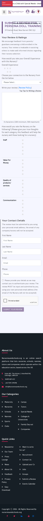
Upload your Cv (28, 464)
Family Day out (27, 424)
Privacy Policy (6, 480)
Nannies (8, 416)
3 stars (5, 68)
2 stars (10, 71)
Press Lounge (5, 458)
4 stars (7, 68)
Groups (25, 474)
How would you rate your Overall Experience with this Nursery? (21, 59)
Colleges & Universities (23, 418)
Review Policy (25, 88)
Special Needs (26, 412)
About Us (8, 469)
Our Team (9, 452)
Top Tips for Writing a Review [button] (30, 91)
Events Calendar (28, 484)
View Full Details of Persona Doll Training (25, 23)
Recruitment (27, 455)
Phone (5, 269)
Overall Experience (10, 65)
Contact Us (26, 460)
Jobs (24, 469)
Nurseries (8, 407)
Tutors (23, 407)
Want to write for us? (26, 448)
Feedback (8, 474)
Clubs (7, 426)
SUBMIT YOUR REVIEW (12, 309)
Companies (25, 429)
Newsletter (9, 447)
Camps (24, 402)
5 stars (10, 68)
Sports (7, 421)
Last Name (6, 247)
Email (4, 258)
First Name (6, 235)
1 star (7, 71)
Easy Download (6, 488)
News (7, 464)
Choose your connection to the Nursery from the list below (21, 76)
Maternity (9, 402)
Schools (8, 412)
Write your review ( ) (17, 88)
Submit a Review (29, 479)
